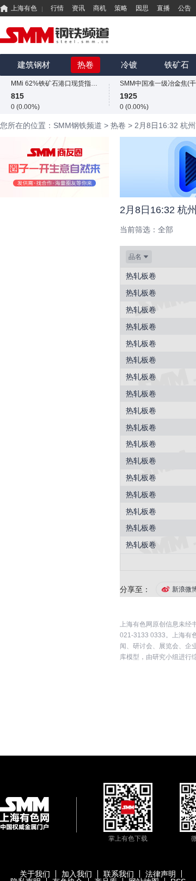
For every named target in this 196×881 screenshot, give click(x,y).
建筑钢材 (33, 64)
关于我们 (35, 874)
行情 (57, 8)
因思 (142, 8)
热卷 (85, 64)
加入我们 (77, 874)
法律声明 (160, 874)
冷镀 (129, 64)
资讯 (78, 8)
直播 (163, 8)
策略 (120, 8)
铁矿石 (176, 64)
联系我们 (118, 874)
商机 (99, 8)
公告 (184, 8)
